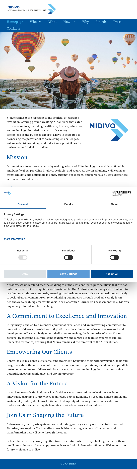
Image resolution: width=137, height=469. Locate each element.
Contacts (13, 29)
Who (33, 22)
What (52, 22)
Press (117, 22)
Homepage (15, 22)
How (66, 22)
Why (85, 22)
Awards (101, 22)
